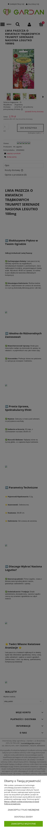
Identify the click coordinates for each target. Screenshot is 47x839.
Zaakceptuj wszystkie (23, 824)
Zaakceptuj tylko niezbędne (23, 810)
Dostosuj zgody (23, 817)
